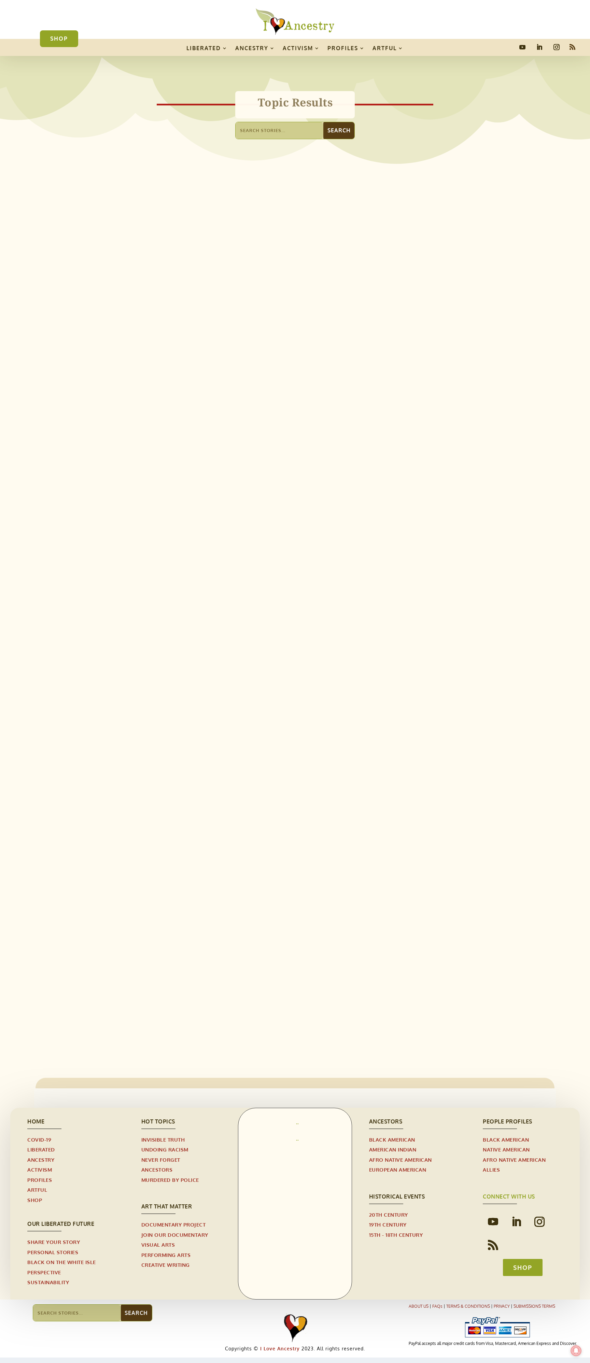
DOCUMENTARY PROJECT (173, 1224)
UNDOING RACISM (164, 1149)
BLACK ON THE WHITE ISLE (61, 1262)
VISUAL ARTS (158, 1245)
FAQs (437, 1306)
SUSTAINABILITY (48, 1282)
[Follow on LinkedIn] (539, 47)
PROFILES (342, 48)
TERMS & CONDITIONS (468, 1306)
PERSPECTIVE (44, 1272)
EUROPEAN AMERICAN (397, 1169)
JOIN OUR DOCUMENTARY (174, 1235)
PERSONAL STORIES (169, 414)
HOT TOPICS (158, 1121)
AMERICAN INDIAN (393, 1149)
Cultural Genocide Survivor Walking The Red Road (194, 979)
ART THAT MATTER (166, 1206)
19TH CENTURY (135, 696)
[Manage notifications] (576, 1350)
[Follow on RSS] (572, 47)
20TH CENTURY (174, 696)
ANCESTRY (251, 48)
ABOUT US (419, 1306)
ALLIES (491, 1169)
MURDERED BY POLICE (170, 1180)
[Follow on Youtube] (522, 47)
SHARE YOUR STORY (53, 1242)
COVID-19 (39, 1139)
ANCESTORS (157, 1169)
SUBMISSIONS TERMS (534, 1306)
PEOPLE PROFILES (507, 1121)
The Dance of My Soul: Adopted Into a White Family (196, 403)
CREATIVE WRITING (165, 1265)
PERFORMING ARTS (166, 1255)
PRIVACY (502, 1306)
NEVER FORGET (160, 1160)
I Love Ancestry (279, 1348)
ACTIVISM (298, 48)
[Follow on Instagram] (556, 47)
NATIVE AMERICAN (506, 1149)
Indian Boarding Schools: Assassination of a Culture (196, 685)
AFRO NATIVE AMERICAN (400, 1160)
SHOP (59, 38)
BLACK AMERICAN (392, 1139)
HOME (35, 1121)
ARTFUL (385, 48)
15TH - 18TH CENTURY (396, 1235)
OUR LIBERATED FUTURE (60, 1223)
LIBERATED (203, 48)
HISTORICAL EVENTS (218, 696)
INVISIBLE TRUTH (163, 1139)
